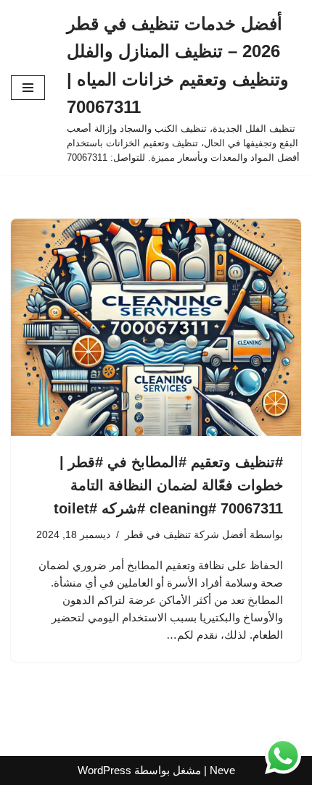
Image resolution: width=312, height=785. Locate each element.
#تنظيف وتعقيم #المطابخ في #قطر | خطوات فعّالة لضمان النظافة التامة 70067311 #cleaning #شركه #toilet (168, 485)
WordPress (104, 770)
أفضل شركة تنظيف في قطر (186, 534)
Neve (222, 770)
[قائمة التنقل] (28, 87)
